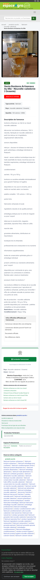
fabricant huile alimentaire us (22, 471)
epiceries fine (31, 517)
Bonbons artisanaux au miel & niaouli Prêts (16, 395)
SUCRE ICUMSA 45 (7, 418)
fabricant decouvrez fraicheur (14, 494)
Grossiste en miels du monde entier (11, 420)
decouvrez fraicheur (24, 492)
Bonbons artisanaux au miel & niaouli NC (15, 400)
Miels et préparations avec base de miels (13, 428)
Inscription (7, 447)
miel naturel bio (16, 513)
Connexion (14, 446)
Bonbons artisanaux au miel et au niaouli (15, 388)
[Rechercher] (33, 18)
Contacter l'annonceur (21, 359)
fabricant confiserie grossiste (13, 474)
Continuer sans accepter (12, 576)
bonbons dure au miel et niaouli (12, 398)
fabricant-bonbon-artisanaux (13, 461)
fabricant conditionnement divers (23, 465)
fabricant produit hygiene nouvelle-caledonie (19, 533)
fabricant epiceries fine (12, 519)
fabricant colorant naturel (23, 535)
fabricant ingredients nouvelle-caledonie (17, 521)
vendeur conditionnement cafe (24, 509)
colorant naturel (9, 535)
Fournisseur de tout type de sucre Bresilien (14, 425)
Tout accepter (29, 576)
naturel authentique (23, 498)
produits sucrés (22, 415)
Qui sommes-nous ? (8, 561)
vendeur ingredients (28, 519)
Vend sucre (5, 423)
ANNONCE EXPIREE (12, 97)
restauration (8, 523)
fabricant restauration (20, 523)
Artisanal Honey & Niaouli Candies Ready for (16, 393)
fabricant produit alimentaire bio (14, 467)
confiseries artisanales (10, 390)
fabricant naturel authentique (13, 500)
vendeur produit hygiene (24, 531)
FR (35, 1)
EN (38, 1)
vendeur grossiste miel (19, 515)
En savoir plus (18, 572)
